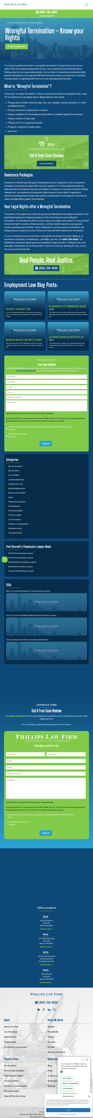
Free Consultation (16, 46)
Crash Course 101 (55, 1075)
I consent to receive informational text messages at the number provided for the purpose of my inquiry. (40, 428)
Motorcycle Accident (17, 493)
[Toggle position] (83, 1059)
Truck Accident (14, 519)
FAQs (50, 1070)
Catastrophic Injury (16, 479)
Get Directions (45, 929)
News (10, 497)
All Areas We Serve (56, 1052)
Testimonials (10, 1042)
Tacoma (51, 1042)
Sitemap (51, 1086)
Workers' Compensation (18, 524)
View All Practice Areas (15, 1096)
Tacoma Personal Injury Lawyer (21, 571)
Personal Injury (14, 506)
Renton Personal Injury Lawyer (20, 558)
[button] (89, 1096)
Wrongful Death (15, 533)
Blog (10, 23)
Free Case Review (46, 164)
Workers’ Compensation (15, 1086)
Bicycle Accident (15, 466)
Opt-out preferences (64, 1114)
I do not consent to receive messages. (17, 435)
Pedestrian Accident (16, 502)
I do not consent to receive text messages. (19, 823)
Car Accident (13, 475)
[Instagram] (54, 1009)
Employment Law (15, 484)
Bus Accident (13, 470)
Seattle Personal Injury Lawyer (20, 553)
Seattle (51, 1026)
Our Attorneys (10, 1031)
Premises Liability (15, 510)
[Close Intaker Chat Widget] (87, 1059)
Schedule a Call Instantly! (26, 371)
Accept (68, 1110)
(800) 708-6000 (48, 12)
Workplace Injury (15, 528)
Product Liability (15, 515)
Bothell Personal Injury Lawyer (20, 566)
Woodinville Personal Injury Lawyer (22, 562)
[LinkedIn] (49, 1009)
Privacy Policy (73, 1114)
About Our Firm (11, 1026)
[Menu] (86, 5)
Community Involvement (15, 1047)
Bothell (51, 1047)
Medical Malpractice (16, 488)
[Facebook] (44, 1009)
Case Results (10, 1037)
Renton (51, 1037)
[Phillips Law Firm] (15, 5)
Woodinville (53, 1031)
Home (6, 22)
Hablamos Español (47, 16)
